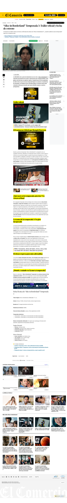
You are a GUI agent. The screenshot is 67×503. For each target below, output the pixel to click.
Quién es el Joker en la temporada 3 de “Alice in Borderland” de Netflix (42, 429)
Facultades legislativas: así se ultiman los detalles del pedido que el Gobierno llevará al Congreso (55, 76)
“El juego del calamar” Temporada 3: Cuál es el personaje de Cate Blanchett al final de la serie (31, 348)
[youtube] (13, 476)
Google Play (37, 476)
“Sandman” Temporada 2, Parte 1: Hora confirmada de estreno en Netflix (28, 345)
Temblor (33, 19)
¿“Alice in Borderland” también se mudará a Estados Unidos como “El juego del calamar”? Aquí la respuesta (10, 430)
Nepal (37, 19)
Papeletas (51, 19)
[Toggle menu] (3, 15)
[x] (8, 476)
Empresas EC (41, 19)
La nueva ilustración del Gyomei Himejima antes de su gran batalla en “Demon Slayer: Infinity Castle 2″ (10, 467)
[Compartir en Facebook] (4, 80)
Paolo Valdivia (16, 74)
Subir (62, 482)
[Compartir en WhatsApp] (4, 77)
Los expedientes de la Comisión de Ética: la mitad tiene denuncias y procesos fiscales (56, 97)
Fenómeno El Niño (22, 19)
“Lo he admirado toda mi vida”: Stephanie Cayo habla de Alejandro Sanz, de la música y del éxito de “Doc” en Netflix (10, 408)
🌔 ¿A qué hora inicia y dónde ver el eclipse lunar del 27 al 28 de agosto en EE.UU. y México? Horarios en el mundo (42, 449)
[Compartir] (4, 75)
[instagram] (11, 476)
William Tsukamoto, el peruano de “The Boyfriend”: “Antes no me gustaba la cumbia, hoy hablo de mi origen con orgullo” (26, 408)
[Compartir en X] (4, 82)
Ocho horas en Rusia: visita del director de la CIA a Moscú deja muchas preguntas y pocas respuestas (55, 102)
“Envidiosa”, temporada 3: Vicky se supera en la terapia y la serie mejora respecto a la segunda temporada (42, 408)
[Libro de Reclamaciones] (63, 476)
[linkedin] (16, 476)
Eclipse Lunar (46, 19)
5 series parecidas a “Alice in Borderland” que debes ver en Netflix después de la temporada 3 (58, 429)
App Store (30, 476)
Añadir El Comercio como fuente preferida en (55, 22)
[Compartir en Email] (4, 84)
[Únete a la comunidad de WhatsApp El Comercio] (33, 41)
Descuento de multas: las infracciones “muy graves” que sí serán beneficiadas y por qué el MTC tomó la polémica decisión (56, 82)
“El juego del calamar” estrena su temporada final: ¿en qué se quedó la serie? (29, 350)
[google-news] (18, 476)
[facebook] (6, 476)
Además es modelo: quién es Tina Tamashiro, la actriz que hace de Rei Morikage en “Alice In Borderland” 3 (26, 430)
